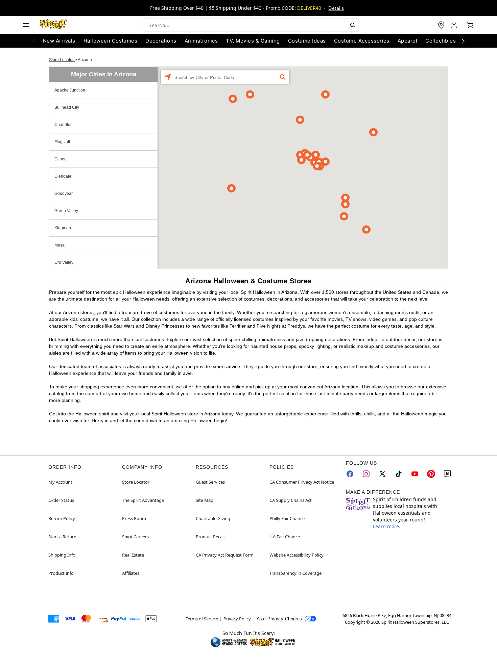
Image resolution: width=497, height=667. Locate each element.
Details (336, 8)
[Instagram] (366, 474)
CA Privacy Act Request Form (225, 555)
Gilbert (60, 159)
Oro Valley (63, 262)
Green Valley (66, 210)
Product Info (61, 573)
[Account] (455, 25)
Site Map (204, 500)
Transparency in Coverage (295, 573)
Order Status (61, 500)
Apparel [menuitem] (407, 40)
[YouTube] (415, 474)
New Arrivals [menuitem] (59, 40)
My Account (60, 482)
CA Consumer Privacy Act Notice (301, 482)
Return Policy (61, 518)
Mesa (59, 245)
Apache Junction (69, 90)
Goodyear (63, 193)
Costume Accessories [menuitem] (361, 40)
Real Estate (133, 555)
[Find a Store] (441, 25)
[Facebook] (350, 474)
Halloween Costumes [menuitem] (111, 40)
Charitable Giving (213, 518)
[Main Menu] (26, 25)
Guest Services (210, 482)
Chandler (63, 124)
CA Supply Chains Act (290, 500)
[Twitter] (382, 474)
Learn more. (386, 526)
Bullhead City (66, 107)
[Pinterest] (431, 474)
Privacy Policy (237, 619)
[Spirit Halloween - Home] (53, 25)
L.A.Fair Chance (284, 537)
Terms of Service (202, 619)
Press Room (134, 518)
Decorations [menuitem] (160, 40)
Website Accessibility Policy (296, 555)
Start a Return (62, 537)
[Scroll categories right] (463, 40)
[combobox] (251, 25)
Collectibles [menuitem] (440, 40)
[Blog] (447, 474)
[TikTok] (399, 474)
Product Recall (210, 537)
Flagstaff (62, 141)
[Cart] (470, 25)
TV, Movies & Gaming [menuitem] (253, 40)
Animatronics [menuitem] (201, 40)
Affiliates (130, 573)
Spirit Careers (135, 537)
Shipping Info (61, 555)
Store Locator (62, 59)
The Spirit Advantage (143, 500)
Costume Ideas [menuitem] (307, 40)
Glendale (62, 176)
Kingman (62, 228)
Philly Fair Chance (287, 518)
